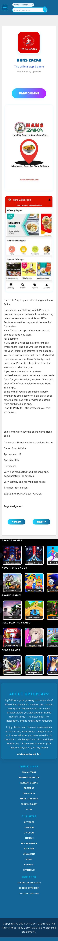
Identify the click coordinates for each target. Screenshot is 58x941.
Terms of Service (29, 798)
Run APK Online (29, 782)
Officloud (29, 870)
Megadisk (29, 848)
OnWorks (29, 827)
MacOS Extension (29, 893)
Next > (41, 521)
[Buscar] (45, 9)
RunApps (29, 864)
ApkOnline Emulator (29, 882)
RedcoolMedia (29, 843)
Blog (29, 809)
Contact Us (29, 793)
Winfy (29, 859)
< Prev (16, 521)
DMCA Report (29, 772)
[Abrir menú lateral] (5, 7)
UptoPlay (29, 832)
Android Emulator (29, 777)
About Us (29, 788)
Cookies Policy (29, 804)
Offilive (29, 838)
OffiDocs (29, 822)
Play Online (29, 93)
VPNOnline (29, 854)
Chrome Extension (29, 888)
